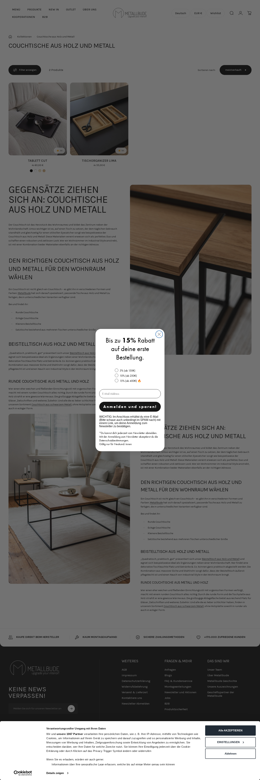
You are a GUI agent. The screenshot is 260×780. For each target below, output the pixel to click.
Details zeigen (55, 773)
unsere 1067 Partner (70, 733)
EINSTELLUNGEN (228, 742)
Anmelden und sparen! (130, 406)
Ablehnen (230, 753)
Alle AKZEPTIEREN (230, 730)
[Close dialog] (159, 334)
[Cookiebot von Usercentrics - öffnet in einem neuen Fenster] (22, 773)
